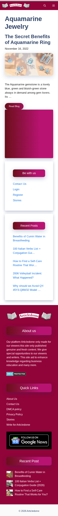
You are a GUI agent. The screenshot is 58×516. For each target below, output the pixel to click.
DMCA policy (13, 409)
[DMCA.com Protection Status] (16, 374)
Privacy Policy (14, 414)
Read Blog (14, 106)
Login (16, 189)
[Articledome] (16, 5)
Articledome (27, 341)
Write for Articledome (18, 424)
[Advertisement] (29, 134)
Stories (17, 200)
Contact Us (19, 183)
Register (18, 194)
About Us (11, 399)
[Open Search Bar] (44, 5)
